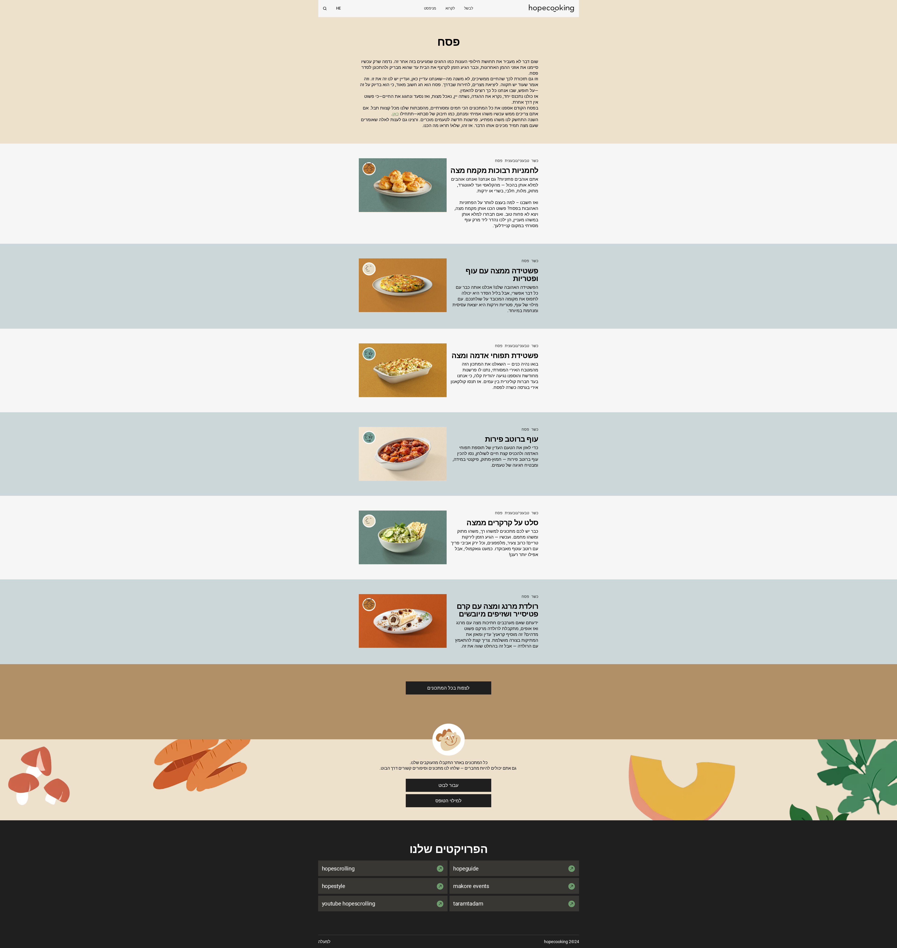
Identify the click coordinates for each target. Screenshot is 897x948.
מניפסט (430, 8)
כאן (395, 113)
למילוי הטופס (448, 801)
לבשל (468, 8)
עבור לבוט (448, 785)
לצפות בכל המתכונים (448, 688)
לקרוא (450, 8)
